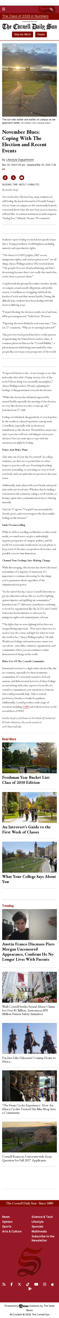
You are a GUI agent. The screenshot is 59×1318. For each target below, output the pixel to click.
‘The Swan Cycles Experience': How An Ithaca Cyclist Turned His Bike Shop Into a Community (29, 1109)
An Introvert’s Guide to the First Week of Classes (26, 829)
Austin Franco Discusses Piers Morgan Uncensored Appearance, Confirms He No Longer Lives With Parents (28, 951)
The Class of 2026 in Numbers (25, 16)
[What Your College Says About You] (29, 857)
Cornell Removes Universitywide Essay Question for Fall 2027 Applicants (27, 1158)
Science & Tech (42, 1216)
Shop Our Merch (22, 34)
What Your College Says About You (29, 879)
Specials (37, 1226)
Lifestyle (38, 1221)
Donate (41, 34)
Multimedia (39, 1231)
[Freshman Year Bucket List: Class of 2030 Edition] (29, 757)
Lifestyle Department (20, 159)
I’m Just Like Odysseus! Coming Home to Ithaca (29, 1059)
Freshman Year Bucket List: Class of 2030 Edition (26, 780)
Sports (6, 1226)
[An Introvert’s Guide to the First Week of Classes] (29, 807)
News (6, 1216)
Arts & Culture (12, 1231)
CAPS (25, 706)
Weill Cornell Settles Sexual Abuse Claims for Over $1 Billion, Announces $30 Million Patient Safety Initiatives (28, 1010)
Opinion (7, 1221)
